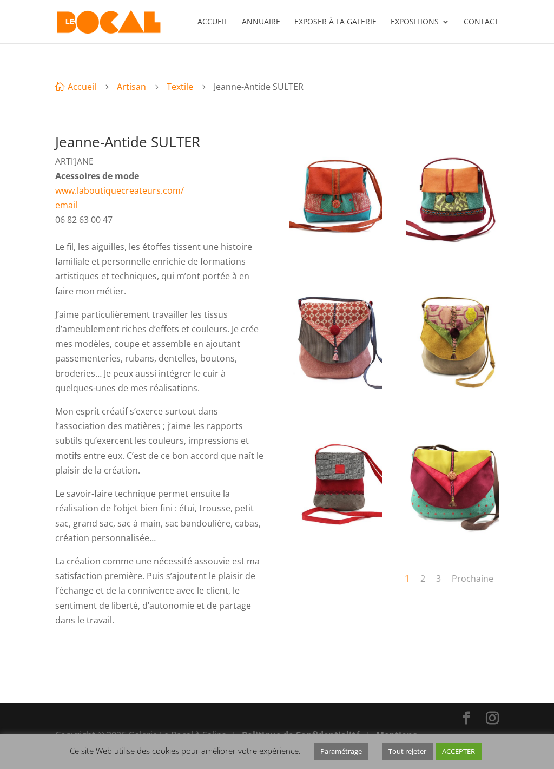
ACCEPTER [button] (458, 751)
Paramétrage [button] (341, 751)
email (66, 205)
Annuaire (261, 22)
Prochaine (472, 578)
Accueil (212, 22)
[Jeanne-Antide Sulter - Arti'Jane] (335, 254)
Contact (481, 22)
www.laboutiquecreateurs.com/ (119, 190)
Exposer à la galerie (335, 22)
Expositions (415, 22)
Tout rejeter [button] (407, 751)
